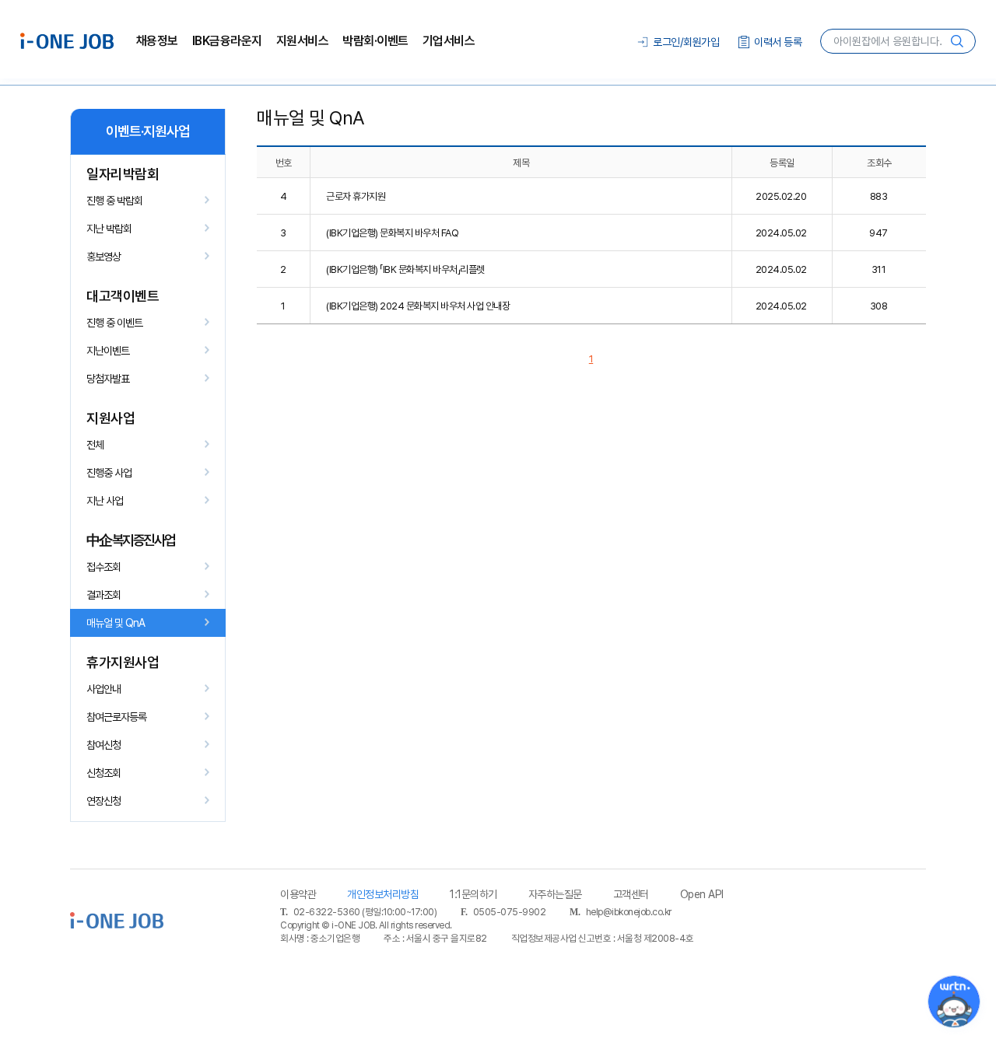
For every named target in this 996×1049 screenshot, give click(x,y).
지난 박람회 (109, 228)
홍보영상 (103, 256)
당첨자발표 (107, 378)
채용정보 (157, 40)
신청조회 (103, 773)
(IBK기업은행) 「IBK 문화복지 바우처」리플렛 (405, 269)
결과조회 (103, 595)
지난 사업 (104, 501)
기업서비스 (449, 40)
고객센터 (631, 894)
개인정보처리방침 (383, 894)
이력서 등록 (777, 42)
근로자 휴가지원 (355, 196)
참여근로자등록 (116, 717)
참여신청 (103, 745)
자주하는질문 (555, 894)
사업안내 (103, 689)
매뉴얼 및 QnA (115, 623)
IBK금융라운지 (227, 40)
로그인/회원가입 (686, 42)
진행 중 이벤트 (114, 322)
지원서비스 (302, 40)
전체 (94, 445)
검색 (957, 41)
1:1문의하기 (473, 894)
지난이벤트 (107, 350)
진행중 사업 (109, 473)
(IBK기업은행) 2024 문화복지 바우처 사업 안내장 (418, 306)
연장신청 (103, 801)
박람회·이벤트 (375, 40)
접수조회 (103, 567)
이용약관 (298, 894)
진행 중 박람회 (114, 200)
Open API (702, 894)
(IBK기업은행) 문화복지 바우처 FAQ (392, 233)
